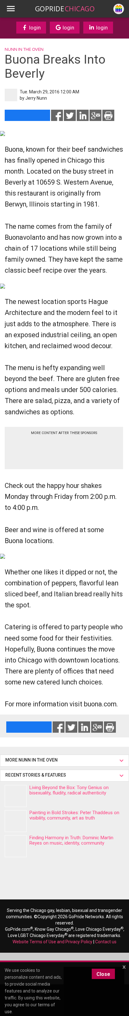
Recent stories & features (36, 775)
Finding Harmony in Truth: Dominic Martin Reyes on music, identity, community (71, 840)
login (34, 27)
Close (103, 974)
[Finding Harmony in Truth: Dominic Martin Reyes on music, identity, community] (16, 846)
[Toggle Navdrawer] (10, 8)
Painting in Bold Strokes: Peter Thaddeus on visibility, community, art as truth (74, 815)
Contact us (105, 941)
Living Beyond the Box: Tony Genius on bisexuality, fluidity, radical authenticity (69, 790)
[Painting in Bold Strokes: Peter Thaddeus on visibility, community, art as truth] (16, 821)
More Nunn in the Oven (31, 759)
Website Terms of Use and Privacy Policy (52, 941)
